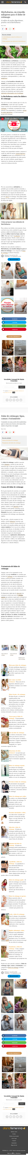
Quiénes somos (14, 1131)
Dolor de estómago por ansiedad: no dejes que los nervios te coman (6, 1027)
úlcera (7, 196)
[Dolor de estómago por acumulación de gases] (7, 995)
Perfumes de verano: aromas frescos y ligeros (20, 353)
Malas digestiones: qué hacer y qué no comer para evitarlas (20, 311)
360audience (18, 1153)
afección (19, 593)
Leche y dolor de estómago (16, 914)
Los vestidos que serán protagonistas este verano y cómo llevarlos (20, 369)
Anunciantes (14, 1143)
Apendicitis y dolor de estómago (15, 863)
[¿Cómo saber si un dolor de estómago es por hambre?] (20, 988)
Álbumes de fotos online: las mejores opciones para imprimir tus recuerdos (7, 352)
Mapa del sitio (14, 1145)
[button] (3, 2)
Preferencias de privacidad (13, 390)
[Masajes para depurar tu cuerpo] (7, 313)
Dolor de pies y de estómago (17, 694)
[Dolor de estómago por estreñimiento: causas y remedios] (7, 296)
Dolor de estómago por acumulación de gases (6, 992)
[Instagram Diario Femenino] (14, 400)
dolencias (12, 521)
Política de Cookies (8, 392)
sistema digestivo (20, 153)
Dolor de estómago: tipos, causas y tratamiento (6, 276)
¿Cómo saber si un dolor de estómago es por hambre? (20, 985)
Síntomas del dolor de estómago (15, 844)
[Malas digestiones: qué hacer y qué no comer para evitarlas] (20, 313)
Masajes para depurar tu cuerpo (6, 311)
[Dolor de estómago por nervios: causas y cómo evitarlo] (20, 1012)
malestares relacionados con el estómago (12, 93)
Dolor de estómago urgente (16, 765)
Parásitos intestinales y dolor (17, 813)
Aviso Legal (14, 1138)
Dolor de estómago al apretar (17, 896)
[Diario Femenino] (14, 2)
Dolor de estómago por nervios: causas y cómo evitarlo (20, 1010)
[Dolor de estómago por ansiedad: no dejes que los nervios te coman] (7, 1030)
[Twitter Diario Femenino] (17, 400)
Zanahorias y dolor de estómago (15, 948)
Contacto (14, 1140)
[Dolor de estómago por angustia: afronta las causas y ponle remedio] (20, 1030)
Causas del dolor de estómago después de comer (20, 276)
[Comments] (13, 29)
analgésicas (4, 78)
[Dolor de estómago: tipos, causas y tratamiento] (7, 278)
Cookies (14, 1134)
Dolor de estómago (13, 967)
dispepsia (6, 464)
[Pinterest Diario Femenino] (10, 400)
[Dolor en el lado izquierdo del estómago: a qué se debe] (20, 289)
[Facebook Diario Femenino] (7, 400)
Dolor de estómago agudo (16, 880)
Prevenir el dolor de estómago (17, 782)
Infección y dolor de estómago (14, 828)
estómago (3, 108)
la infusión (17, 236)
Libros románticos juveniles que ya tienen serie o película (7, 369)
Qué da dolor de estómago (16, 733)
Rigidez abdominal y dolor (16, 930)
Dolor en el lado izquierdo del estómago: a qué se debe (20, 285)
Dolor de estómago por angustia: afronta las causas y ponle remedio (20, 1027)
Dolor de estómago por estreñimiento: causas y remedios (6, 293)
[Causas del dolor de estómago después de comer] (20, 278)
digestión (16, 506)
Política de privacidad (14, 1136)
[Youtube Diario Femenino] (21, 400)
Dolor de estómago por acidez (17, 796)
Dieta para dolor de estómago (17, 665)
